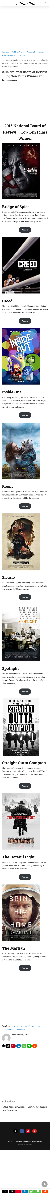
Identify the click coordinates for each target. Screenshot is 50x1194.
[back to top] (45, 1184)
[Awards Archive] (25, 2)
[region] (25, 102)
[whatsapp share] (23, 1046)
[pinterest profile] (28, 1131)
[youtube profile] (34, 1131)
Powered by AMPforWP (25, 1144)
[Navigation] (3, 3)
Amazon (25, 229)
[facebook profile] (22, 1131)
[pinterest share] (13, 1046)
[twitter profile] (15, 1131)
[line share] (29, 1046)
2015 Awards (35, 60)
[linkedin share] (18, 1046)
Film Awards (31, 52)
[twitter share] (3, 1045)
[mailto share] (7, 1046)
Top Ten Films (20, 55)
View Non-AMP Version (33, 1141)
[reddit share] (34, 1046)
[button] (5, 1191)
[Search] (46, 3)
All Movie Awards (18, 52)
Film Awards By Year (26, 63)
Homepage (5, 52)
